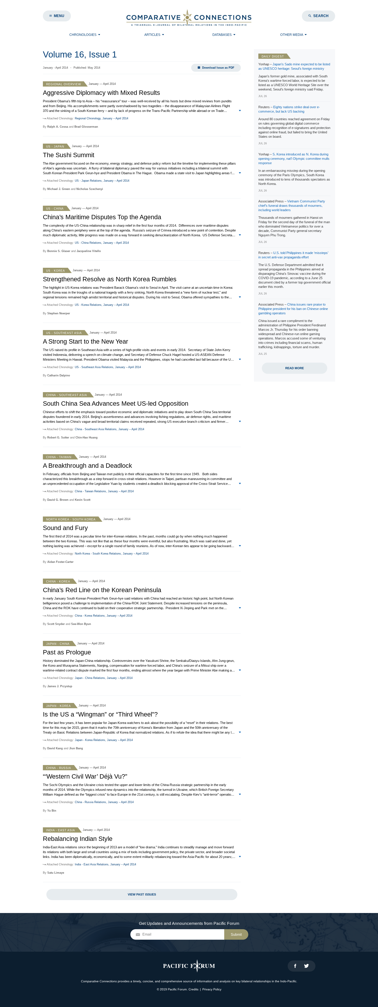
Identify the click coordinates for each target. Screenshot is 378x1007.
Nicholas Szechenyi (89, 189)
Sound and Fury (65, 527)
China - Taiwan (58, 457)
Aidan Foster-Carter (60, 562)
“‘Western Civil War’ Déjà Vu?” (85, 776)
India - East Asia (60, 830)
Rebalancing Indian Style (77, 838)
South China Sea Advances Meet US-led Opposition (115, 403)
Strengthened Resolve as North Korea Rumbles (110, 279)
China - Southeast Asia (66, 395)
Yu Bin (51, 810)
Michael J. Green (58, 189)
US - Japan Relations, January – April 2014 (102, 180)
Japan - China (58, 643)
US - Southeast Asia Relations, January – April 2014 (108, 367)
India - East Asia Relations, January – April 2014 (105, 864)
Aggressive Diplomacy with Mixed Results (101, 92)
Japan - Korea (58, 706)
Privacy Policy (211, 989)
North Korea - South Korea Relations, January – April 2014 (112, 553)
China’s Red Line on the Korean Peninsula (102, 589)
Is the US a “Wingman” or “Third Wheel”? (100, 714)
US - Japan (55, 146)
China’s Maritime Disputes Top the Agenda (102, 217)
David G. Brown (57, 499)
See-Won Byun (81, 624)
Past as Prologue (67, 652)
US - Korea (55, 270)
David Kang (55, 748)
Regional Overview (63, 84)
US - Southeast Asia (64, 333)
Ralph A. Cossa (57, 126)
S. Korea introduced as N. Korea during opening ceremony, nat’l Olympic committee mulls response (293, 158)
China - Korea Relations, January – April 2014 (103, 615)
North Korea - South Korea (71, 519)
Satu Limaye (55, 872)
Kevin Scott (82, 499)
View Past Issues (142, 894)
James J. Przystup (59, 686)
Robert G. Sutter (58, 437)
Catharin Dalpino (58, 375)
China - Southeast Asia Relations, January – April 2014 (109, 429)
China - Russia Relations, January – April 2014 (104, 802)
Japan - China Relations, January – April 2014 (104, 678)
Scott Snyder (56, 624)
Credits (193, 989)
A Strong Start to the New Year (85, 341)
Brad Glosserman (86, 126)
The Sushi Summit (68, 154)
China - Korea (58, 581)
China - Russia (58, 768)
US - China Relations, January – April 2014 (102, 242)
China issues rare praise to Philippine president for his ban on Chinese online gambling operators (293, 309)
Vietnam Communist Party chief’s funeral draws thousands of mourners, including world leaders (291, 205)
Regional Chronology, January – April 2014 (101, 118)
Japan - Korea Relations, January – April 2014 (104, 740)
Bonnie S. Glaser (58, 251)
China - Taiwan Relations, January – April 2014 (104, 491)
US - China (55, 208)
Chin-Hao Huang (86, 437)
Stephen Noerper (58, 313)
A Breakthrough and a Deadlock (87, 465)
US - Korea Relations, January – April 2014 (102, 304)
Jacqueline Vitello (89, 251)
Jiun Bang (76, 748)
